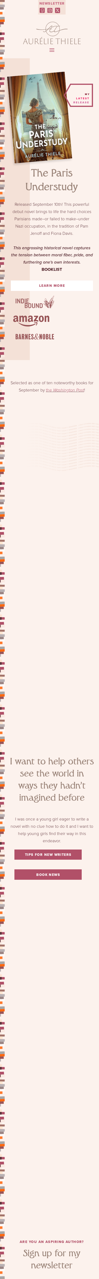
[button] (52, 50)
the (65, 390)
